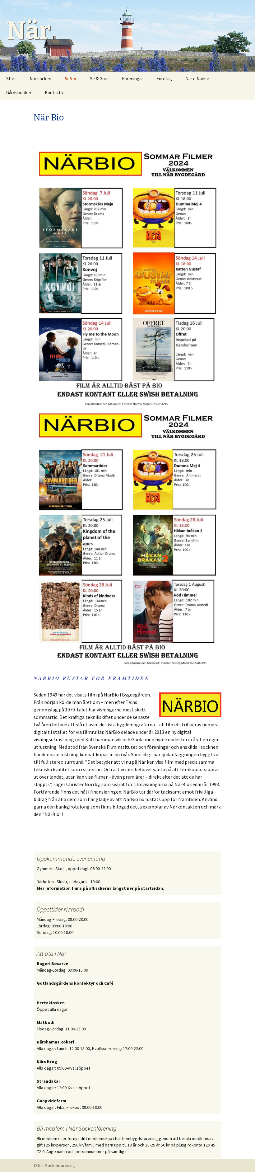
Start (11, 79)
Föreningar (132, 79)
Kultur (70, 79)
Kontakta (54, 93)
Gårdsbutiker (18, 93)
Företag (164, 79)
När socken (40, 79)
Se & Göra (99, 79)
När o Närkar (197, 79)
